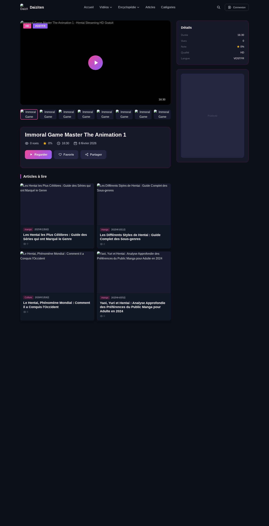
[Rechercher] (218, 7)
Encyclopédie (127, 7)
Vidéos (104, 7)
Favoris (68, 154)
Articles (150, 7)
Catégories (168, 7)
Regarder (40, 154)
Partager (96, 154)
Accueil (89, 7)
